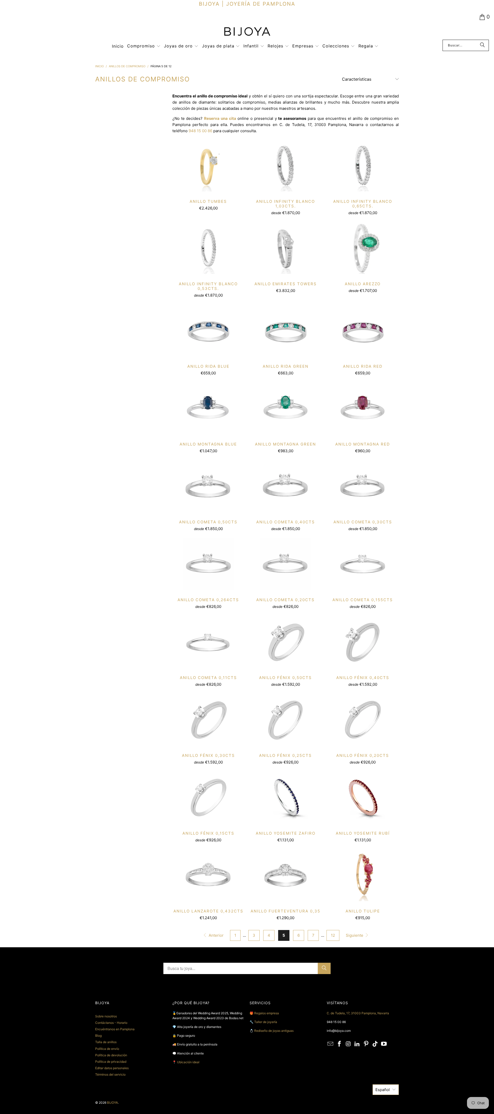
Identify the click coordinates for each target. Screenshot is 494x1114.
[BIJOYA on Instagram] (348, 1044)
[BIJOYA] (247, 32)
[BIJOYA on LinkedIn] (357, 1044)
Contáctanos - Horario (111, 1023)
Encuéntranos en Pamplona (115, 1029)
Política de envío (107, 1049)
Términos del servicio (110, 1074)
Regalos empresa (266, 1013)
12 (333, 935)
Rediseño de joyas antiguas (274, 1031)
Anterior (216, 935)
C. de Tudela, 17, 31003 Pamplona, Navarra (358, 1013)
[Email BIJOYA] (330, 1044)
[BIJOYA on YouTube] (384, 1044)
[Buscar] (482, 45)
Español (382, 1089)
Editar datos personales (112, 1068)
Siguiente (355, 935)
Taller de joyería (266, 1022)
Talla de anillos (106, 1042)
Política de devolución (111, 1055)
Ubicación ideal (188, 1062)
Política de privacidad (110, 1061)
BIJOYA (112, 1102)
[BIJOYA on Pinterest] (366, 1044)
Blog (98, 1035)
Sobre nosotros (106, 1016)
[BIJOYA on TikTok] (375, 1044)
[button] (144, 46)
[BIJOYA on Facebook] (339, 1044)
